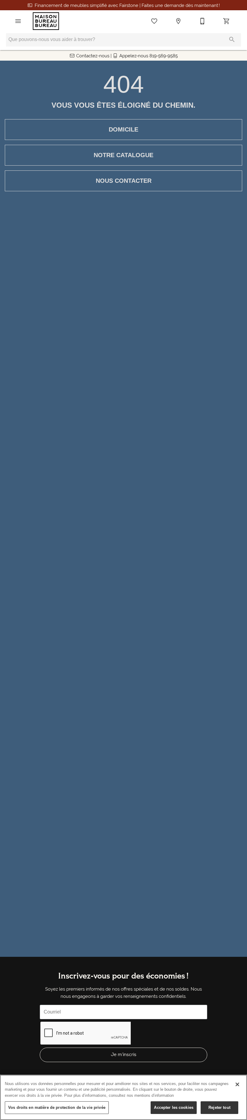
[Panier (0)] (226, 21)
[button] (18, 21)
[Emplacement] (178, 21)
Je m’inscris (123, 1054)
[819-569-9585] (202, 21)
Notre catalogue (123, 155)
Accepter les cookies (173, 1107)
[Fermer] (237, 1084)
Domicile (123, 129)
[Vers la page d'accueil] (46, 21)
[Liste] (154, 21)
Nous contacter (124, 180)
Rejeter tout (219, 1107)
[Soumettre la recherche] (232, 39)
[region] (123, 1097)
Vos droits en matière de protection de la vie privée (56, 1107)
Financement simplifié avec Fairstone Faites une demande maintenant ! (127, 5)
